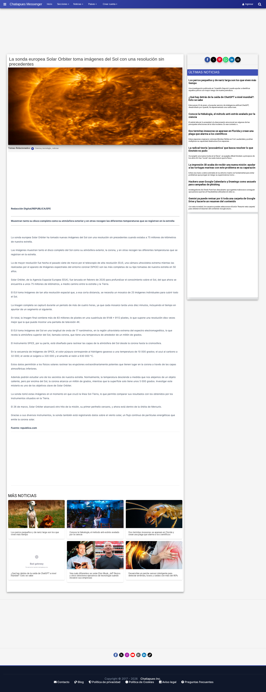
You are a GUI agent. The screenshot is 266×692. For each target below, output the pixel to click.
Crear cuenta (109, 4)
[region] (133, 31)
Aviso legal (169, 682)
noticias (55, 148)
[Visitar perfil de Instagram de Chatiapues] (127, 655)
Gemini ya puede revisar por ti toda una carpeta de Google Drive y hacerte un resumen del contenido (222, 200)
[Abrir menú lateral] (5, 4)
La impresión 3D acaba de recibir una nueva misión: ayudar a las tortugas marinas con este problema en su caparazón (222, 166)
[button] (207, 59)
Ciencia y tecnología (43, 148)
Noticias (77, 4)
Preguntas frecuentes (198, 682)
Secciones (62, 4)
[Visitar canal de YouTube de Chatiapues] (133, 655)
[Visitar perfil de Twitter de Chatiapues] (121, 655)
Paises (91, 4)
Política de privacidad (105, 682)
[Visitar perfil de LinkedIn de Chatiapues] (144, 655)
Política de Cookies (141, 682)
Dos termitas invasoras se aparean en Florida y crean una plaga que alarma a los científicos (221, 132)
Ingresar (249, 4)
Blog (80, 682)
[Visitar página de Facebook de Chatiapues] (115, 655)
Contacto (63, 682)
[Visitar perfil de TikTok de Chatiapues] (150, 655)
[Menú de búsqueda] (259, 4)
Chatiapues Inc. (150, 678)
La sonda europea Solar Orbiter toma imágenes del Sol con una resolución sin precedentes (86, 62)
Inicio (49, 4)
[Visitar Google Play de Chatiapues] (138, 655)
